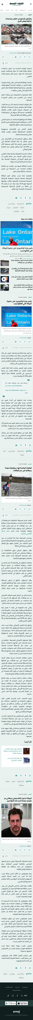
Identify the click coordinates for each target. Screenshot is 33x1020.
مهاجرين (12, 972)
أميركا (22, 206)
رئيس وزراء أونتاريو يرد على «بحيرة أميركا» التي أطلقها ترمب (19, 301)
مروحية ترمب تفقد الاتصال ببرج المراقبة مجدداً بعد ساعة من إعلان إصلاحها (22, 286)
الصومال (15, 206)
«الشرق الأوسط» (13, 51)
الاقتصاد (7, 8)
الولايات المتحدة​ (18, 13)
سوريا (8, 206)
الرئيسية (30, 8)
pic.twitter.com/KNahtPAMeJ (13, 384)
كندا (4, 450)
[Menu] (31, 3)
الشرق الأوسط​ (23, 8)
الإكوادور (16, 210)
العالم (16, 8)
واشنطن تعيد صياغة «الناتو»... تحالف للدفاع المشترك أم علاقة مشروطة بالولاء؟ (13, 749)
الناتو (13, 780)
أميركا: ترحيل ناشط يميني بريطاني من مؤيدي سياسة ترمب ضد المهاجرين (18, 798)
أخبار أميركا (20, 202)
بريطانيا (21, 784)
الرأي (12, 8)
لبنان (22, 210)
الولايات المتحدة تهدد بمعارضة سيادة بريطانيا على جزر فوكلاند (18, 467)
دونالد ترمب (11, 202)
